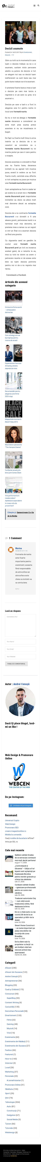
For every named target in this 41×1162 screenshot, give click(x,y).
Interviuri (9, 1063)
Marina (18, 548)
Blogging (9, 985)
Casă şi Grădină (12, 989)
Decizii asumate (14, 48)
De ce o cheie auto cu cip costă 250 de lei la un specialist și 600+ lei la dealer (25, 916)
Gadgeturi (11, 1115)
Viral (9, 1033)
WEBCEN (13, 1156)
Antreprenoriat (11, 981)
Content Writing (12, 1002)
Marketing (9, 1072)
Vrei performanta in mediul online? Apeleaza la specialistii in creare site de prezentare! (13, 501)
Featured (9, 1054)
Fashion (8, 1050)
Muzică (7, 55)
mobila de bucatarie (18, 838)
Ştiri (7, 1098)
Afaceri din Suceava (13, 972)
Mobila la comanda (13, 834)
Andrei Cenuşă (21, 684)
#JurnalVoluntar (14, 1080)
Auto (9, 1106)
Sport (7, 1093)
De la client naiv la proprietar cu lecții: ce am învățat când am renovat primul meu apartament (24, 947)
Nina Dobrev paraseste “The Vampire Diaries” (13, 446)
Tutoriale (9, 1128)
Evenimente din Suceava (15, 1046)
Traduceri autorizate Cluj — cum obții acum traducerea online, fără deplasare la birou (25, 902)
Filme (9, 1020)
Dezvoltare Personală (14, 1011)
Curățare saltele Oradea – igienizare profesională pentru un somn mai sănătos (25, 889)
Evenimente (10, 1037)
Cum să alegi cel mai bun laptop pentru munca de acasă (12, 337)
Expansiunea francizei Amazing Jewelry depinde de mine (13, 365)
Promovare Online (12, 1085)
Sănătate (9, 1089)
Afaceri (8, 968)
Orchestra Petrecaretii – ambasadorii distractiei (13, 309)
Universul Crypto (12, 820)
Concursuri (9, 994)
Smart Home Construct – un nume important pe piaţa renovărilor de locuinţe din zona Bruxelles (25, 930)
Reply (17, 589)
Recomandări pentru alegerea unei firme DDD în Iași (12, 393)
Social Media (12, 1119)
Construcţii (12, 1111)
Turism (8, 1124)
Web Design (10, 824)
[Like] (13, 55)
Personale (9, 1076)
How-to (8, 1059)
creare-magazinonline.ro (15, 831)
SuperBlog (11, 998)
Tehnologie (10, 1102)
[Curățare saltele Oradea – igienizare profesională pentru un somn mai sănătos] (9, 890)
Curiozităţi (9, 1007)
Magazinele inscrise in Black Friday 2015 (13, 420)
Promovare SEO (12, 827)
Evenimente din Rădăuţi (15, 1041)
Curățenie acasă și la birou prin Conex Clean (13, 471)
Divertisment (28, 52)
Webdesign (10, 1132)
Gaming (10, 1024)
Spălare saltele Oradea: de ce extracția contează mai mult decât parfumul (25, 858)
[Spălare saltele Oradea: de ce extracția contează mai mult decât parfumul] (9, 859)
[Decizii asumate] (20, 32)
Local (7, 1067)
